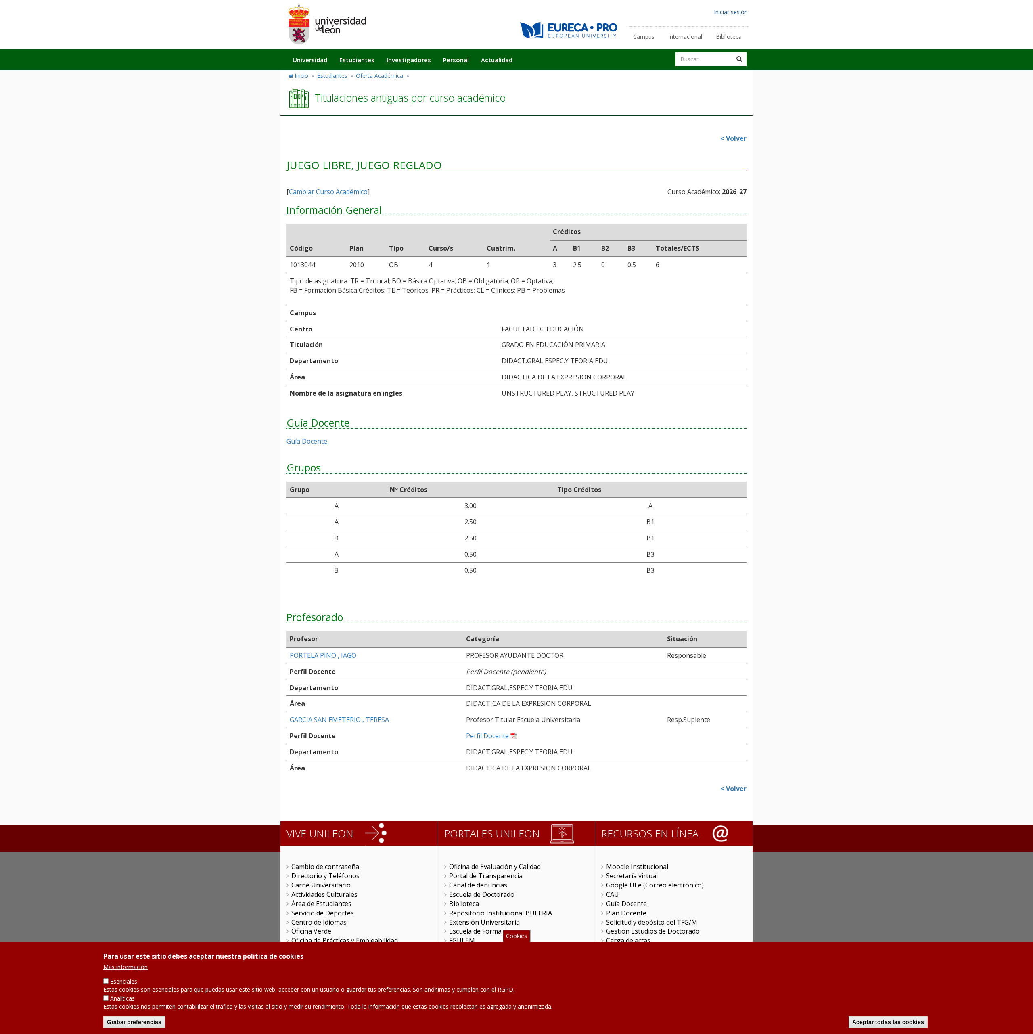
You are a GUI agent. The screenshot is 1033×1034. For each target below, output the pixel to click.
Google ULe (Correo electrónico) (655, 885)
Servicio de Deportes (322, 912)
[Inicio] (326, 24)
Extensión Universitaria (484, 922)
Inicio (301, 76)
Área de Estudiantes (321, 903)
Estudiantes (356, 60)
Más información (125, 967)
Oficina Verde (311, 931)
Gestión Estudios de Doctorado (653, 931)
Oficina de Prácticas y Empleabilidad (344, 940)
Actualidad (496, 60)
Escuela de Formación (481, 931)
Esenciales (123, 981)
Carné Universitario (321, 885)
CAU (612, 894)
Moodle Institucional (637, 866)
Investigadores (409, 60)
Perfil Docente (487, 735)
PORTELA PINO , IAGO (323, 655)
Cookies (516, 936)
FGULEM (462, 940)
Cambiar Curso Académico (328, 191)
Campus (644, 36)
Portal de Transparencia (486, 875)
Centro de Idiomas (319, 922)
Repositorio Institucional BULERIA (500, 912)
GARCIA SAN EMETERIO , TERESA (339, 719)
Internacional (685, 36)
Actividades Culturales (324, 894)
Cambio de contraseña (325, 866)
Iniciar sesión (731, 12)
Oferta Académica (379, 76)
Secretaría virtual (632, 875)
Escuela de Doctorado (481, 894)
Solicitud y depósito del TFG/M (651, 922)
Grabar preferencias (134, 1022)
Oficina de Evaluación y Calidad (495, 866)
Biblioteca (729, 36)
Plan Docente (626, 912)
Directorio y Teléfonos (325, 875)
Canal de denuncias (478, 885)
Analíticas (122, 998)
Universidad (310, 60)
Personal (456, 60)
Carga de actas (628, 940)
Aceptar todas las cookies (888, 1022)
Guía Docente (306, 441)
